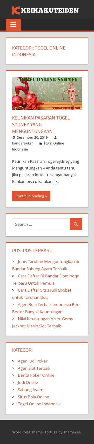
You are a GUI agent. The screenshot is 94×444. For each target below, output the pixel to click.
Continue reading (30, 196)
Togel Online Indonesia (39, 403)
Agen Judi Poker (32, 361)
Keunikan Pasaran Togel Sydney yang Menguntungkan (41, 124)
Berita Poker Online (36, 375)
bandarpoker (22, 143)
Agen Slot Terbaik (34, 368)
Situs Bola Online (33, 397)
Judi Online (28, 382)
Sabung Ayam (30, 389)
